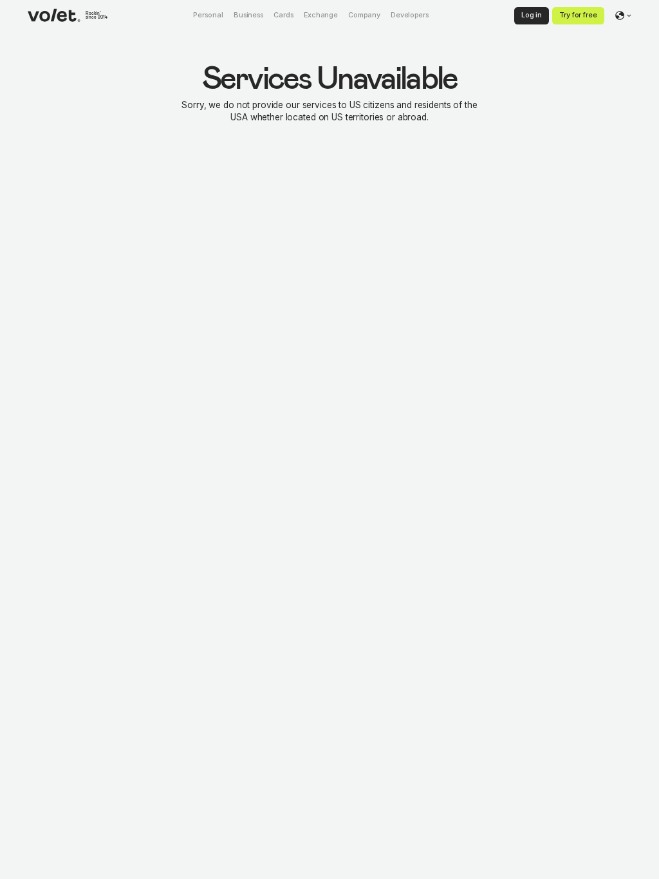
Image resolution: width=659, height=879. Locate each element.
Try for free (578, 15)
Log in (531, 15)
